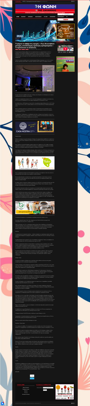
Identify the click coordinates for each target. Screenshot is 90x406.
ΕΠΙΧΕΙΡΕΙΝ (52, 16)
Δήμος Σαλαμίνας (26, 387)
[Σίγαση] (70, 52)
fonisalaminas (39, 49)
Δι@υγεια (26, 390)
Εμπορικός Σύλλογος (26, 394)
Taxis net (25, 392)
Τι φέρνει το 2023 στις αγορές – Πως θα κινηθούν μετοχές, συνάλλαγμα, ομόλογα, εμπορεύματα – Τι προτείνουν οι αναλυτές (34, 46)
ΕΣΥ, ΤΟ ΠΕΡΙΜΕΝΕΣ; (26, 1)
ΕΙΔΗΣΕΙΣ (23, 16)
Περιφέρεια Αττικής (26, 389)
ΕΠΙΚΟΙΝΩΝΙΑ (61, 16)
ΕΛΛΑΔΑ (20, 49)
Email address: (40, 387)
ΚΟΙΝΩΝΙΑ (30, 16)
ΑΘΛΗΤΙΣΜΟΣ (38, 16)
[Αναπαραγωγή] (59, 52)
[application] (65, 48)
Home (17, 16)
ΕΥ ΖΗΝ (45, 16)
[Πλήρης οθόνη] (71, 52)
